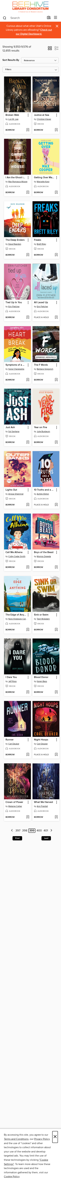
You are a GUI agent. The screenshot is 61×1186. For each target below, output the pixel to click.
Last (46, 838)
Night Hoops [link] (41, 739)
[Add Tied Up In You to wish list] (28, 317)
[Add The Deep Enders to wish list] (28, 255)
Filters (8, 69)
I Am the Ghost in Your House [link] (16, 177)
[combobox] (23, 18)
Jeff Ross (12, 681)
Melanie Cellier (15, 806)
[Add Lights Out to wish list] (28, 505)
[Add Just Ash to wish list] (28, 442)
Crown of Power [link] (14, 802)
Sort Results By (10, 60)
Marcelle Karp (43, 181)
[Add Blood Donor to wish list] (56, 692)
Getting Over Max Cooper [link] (44, 177)
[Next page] (51, 831)
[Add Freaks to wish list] (56, 255)
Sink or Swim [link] (41, 614)
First (17, 838)
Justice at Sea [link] (41, 115)
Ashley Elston (43, 494)
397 (17, 830)
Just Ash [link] (10, 427)
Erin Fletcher (14, 306)
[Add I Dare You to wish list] (28, 692)
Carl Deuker (13, 744)
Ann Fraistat (42, 806)
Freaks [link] (37, 240)
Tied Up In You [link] (14, 302)
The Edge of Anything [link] (16, 614)
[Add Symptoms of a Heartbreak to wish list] (28, 380)
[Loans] (49, 18)
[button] (50, 49)
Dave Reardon (14, 244)
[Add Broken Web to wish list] (28, 130)
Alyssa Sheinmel (15, 494)
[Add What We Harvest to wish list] (56, 817)
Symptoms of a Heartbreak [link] (16, 365)
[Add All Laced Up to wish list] (56, 317)
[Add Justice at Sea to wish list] (56, 130)
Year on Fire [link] (40, 427)
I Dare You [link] (11, 677)
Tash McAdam (43, 619)
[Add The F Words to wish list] (56, 380)
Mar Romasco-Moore (17, 181)
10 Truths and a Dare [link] (44, 489)
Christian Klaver (44, 119)
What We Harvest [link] (43, 802)
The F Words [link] (41, 365)
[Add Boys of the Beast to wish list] (56, 567)
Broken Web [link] (12, 115)
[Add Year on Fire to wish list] (56, 442)
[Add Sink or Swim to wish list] (56, 630)
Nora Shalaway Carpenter (17, 619)
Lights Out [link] (11, 489)
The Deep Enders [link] (15, 240)
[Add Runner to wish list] (28, 755)
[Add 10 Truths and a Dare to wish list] (56, 505)
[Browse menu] (56, 17)
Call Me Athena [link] (14, 552)
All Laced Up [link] (41, 302)
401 (46, 830)
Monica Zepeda (44, 556)
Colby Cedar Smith (16, 556)
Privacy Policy (42, 1139)
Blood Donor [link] (41, 677)
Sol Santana (13, 431)
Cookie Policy (11, 1176)
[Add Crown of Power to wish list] (28, 817)
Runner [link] (10, 739)
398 (24, 830)
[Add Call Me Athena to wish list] (28, 567)
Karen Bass (42, 681)
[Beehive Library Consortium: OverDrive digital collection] (30, 7)
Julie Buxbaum (43, 431)
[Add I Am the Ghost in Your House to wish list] (28, 192)
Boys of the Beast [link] (44, 552)
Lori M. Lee (13, 119)
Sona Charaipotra (16, 369)
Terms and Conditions (16, 1139)
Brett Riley (41, 244)
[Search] (4, 17)
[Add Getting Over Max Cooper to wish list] (56, 192)
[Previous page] (12, 831)
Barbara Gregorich (45, 369)
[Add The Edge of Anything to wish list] (28, 630)
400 (39, 830)
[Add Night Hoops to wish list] (56, 755)
